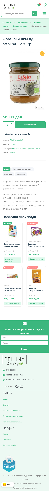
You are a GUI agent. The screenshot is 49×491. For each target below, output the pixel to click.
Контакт (6, 405)
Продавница (22, 22)
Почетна (8, 22)
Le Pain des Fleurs (34, 241)
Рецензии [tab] (21, 174)
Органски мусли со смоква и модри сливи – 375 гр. (12, 245)
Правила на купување (12, 410)
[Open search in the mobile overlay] (19, 14)
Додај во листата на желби (17, 134)
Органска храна (33, 149)
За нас (5, 399)
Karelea (7, 286)
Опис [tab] (6, 169)
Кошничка (7, 439)
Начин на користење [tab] (22, 169)
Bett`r (30, 286)
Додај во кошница (30, 124)
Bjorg (6, 241)
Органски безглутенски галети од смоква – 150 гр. (36, 245)
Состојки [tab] (8, 174)
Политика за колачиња (12, 422)
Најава (5, 434)
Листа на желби (9, 445)
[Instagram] (21, 386)
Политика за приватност (13, 416)
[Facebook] (17, 386)
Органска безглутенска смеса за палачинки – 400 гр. (36, 289)
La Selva (12, 152)
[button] (44, 13)
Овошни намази (19, 26)
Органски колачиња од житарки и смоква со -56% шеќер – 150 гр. (12, 289)
